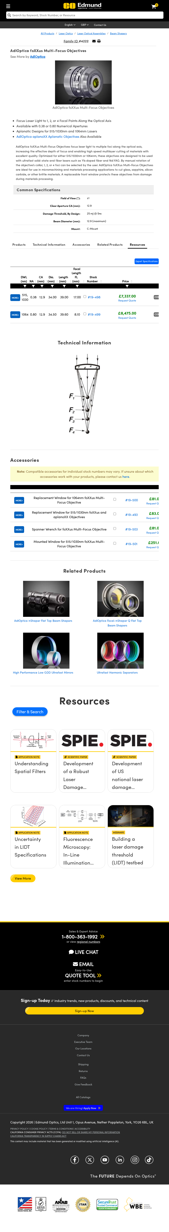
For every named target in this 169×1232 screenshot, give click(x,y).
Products (19, 244)
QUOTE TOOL (80, 975)
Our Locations (83, 1048)
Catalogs (83, 1097)
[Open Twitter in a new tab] (90, 1161)
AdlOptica (37, 56)
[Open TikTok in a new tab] (149, 1161)
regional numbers (88, 942)
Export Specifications (147, 261)
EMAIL (86, 964)
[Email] (94, 41)
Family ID (71, 41)
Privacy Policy (19, 1128)
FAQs (83, 1077)
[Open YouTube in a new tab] (105, 1161)
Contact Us (100, 25)
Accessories (81, 244)
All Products (47, 33)
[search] (84, 15)
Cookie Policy (38, 1128)
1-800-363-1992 (79, 936)
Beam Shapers (118, 33)
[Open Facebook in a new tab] (75, 1161)
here (125, 476)
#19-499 (94, 314)
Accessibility (82, 1128)
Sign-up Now (84, 1011)
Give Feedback (83, 1084)
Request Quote (127, 300)
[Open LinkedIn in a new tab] (120, 1161)
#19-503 (131, 529)
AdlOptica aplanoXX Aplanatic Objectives (47, 136)
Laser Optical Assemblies (91, 33)
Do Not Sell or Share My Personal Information (91, 1132)
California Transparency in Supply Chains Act (38, 1135)
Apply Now (81, 1108)
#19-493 (131, 514)
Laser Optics (66, 33)
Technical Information (49, 244)
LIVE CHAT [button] (86, 952)
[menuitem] (9, 5)
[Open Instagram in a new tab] (135, 1161)
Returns (83, 1071)
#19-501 (131, 544)
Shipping (83, 1064)
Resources (137, 244)
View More (23, 878)
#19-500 (131, 500)
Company (83, 1035)
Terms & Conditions (61, 1128)
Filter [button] (21, 711)
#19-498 (94, 297)
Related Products (110, 244)
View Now (33, 778)
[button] (98, 41)
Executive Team (83, 1041)
